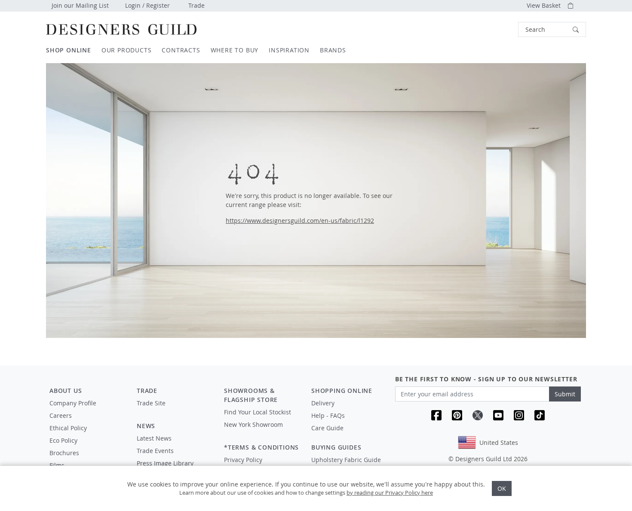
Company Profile (72, 403)
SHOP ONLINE (68, 50)
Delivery (322, 403)
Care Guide (327, 428)
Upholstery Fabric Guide (346, 460)
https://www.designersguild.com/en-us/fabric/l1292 (300, 220)
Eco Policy (63, 440)
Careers (60, 415)
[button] (552, 29)
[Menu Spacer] (174, 411)
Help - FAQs (328, 415)
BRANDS (333, 50)
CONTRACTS (181, 50)
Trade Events (155, 451)
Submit (565, 394)
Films (56, 465)
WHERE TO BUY (235, 50)
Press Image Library (165, 463)
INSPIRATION (289, 50)
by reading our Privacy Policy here (390, 492)
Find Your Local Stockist (257, 412)
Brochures (64, 453)
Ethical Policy (68, 428)
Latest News (154, 438)
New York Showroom (253, 424)
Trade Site (151, 403)
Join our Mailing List (80, 5)
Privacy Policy (243, 460)
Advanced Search (498, 29)
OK (501, 488)
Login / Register (147, 5)
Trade (196, 5)
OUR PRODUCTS (126, 50)
